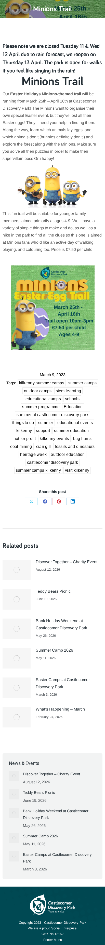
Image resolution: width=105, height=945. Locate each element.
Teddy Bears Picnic (53, 591)
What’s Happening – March (60, 709)
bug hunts (82, 438)
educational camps (43, 399)
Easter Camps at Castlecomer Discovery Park (63, 683)
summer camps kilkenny (38, 470)
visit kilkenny (77, 470)
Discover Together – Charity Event (66, 562)
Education (73, 407)
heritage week (33, 454)
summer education (71, 430)
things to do (23, 422)
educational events (75, 422)
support (43, 430)
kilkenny (24, 430)
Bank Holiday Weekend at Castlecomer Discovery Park (61, 624)
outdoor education (68, 454)
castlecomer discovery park (52, 462)
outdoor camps (38, 391)
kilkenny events (54, 438)
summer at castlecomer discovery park (52, 415)
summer (45, 422)
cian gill (43, 446)
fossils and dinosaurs (75, 446)
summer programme (41, 407)
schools (72, 399)
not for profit (25, 438)
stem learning (68, 391)
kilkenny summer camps (41, 383)
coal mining (21, 446)
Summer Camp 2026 (54, 650)
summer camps (82, 383)
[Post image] (17, 570)
